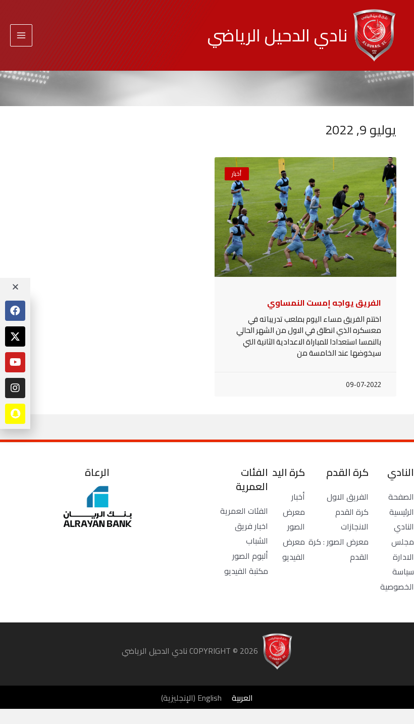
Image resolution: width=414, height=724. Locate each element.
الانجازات (355, 526)
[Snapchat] (15, 414)
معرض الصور (294, 519)
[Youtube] (15, 362)
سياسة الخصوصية (397, 579)
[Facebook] (15, 311)
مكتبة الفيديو (246, 570)
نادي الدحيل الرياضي (277, 35)
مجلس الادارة (402, 549)
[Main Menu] (21, 35)
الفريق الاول (348, 496)
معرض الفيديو (293, 549)
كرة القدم (352, 511)
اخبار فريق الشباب (251, 533)
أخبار (298, 496)
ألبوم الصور (250, 555)
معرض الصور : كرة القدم (338, 549)
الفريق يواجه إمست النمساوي (324, 302)
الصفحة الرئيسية (401, 504)
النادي (404, 526)
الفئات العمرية (244, 510)
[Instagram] (15, 388)
